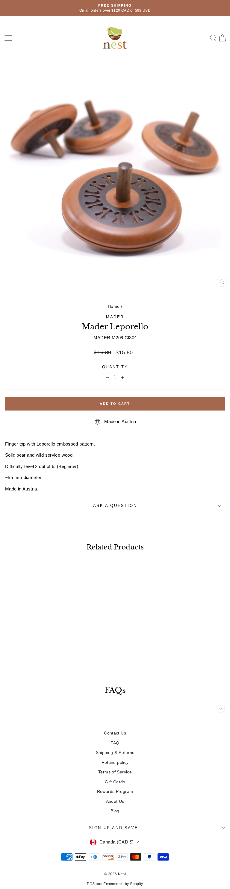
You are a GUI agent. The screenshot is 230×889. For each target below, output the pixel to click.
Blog (115, 810)
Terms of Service (115, 772)
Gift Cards (115, 781)
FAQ (115, 742)
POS (91, 884)
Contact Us (115, 733)
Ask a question (115, 505)
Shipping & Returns (115, 752)
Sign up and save (113, 828)
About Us (115, 801)
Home (114, 306)
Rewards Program (115, 791)
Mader (115, 317)
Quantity (115, 367)
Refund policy (115, 762)
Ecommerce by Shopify (123, 884)
